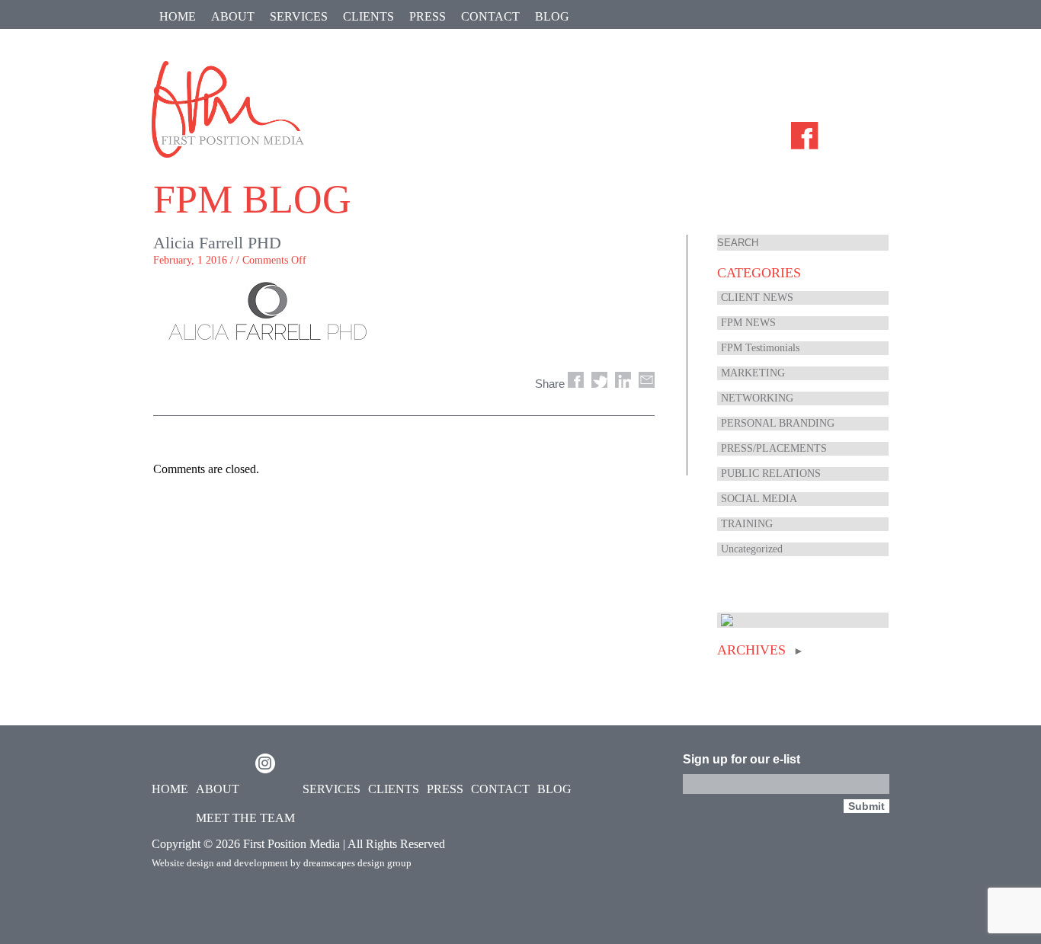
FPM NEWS (748, 322)
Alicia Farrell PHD (217, 242)
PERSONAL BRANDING (777, 423)
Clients (368, 16)
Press (427, 16)
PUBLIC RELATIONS (771, 473)
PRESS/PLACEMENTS (774, 448)
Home (177, 16)
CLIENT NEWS (757, 297)
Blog (552, 16)
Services (299, 16)
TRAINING (747, 524)
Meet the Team (245, 817)
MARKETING (753, 373)
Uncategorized (752, 549)
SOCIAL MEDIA (759, 498)
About (233, 16)
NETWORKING (757, 398)
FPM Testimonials (760, 348)
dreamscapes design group (357, 863)
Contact (490, 16)
